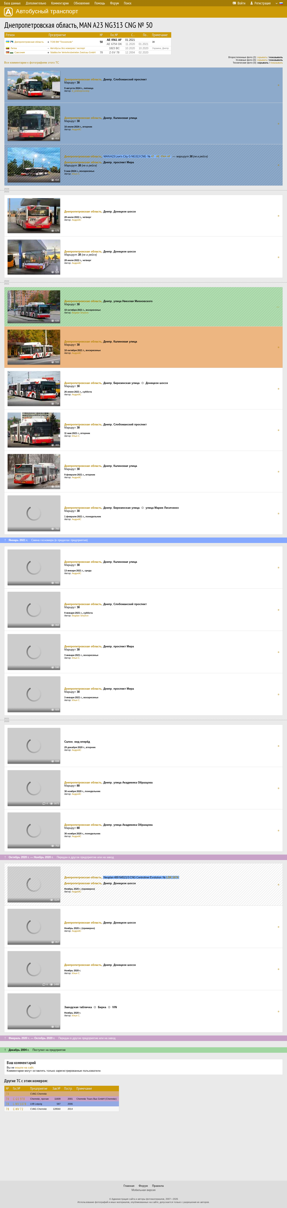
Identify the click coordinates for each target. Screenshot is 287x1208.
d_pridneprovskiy (81, 91)
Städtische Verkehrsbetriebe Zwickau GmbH (73, 52)
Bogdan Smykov (80, 312)
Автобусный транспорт (47, 11)
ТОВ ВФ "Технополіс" (61, 42)
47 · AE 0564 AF (161, 156)
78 (7, 1094)
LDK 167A (172, 877)
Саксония (19, 52)
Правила (158, 1185)
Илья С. (76, 174)
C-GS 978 (19, 1099)
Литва (14, 48)
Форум (143, 1185)
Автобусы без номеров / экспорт (67, 48)
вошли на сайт (24, 1067)
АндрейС (76, 129)
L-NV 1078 (19, 1104)
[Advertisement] (143, 1148)
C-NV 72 (18, 1109)
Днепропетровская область (29, 42)
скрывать (262, 57)
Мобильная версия (143, 1190)
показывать (276, 62)
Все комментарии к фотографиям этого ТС (31, 62)
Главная (129, 1185)
